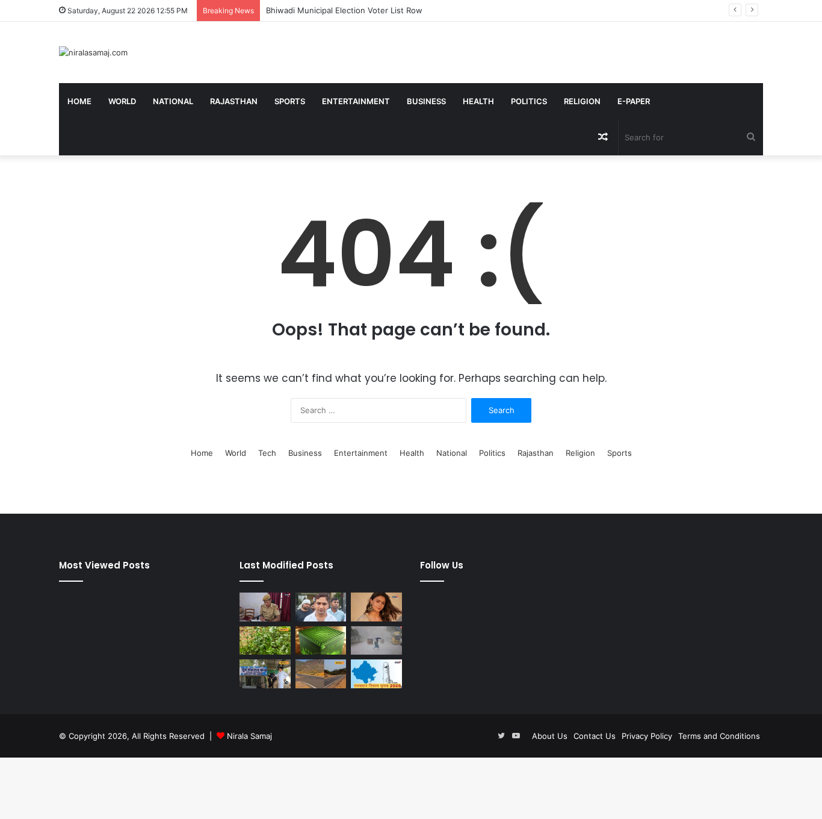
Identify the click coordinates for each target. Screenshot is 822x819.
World (122, 101)
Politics (529, 101)
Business (426, 101)
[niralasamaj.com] (93, 52)
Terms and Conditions (719, 736)
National (173, 101)
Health (478, 101)
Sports (289, 101)
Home (79, 101)
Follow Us (441, 565)
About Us (549, 736)
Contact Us (594, 736)
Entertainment (356, 101)
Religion (582, 101)
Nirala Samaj (249, 736)
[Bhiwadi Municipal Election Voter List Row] (321, 607)
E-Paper (633, 101)
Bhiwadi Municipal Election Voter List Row (344, 10)
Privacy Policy (647, 736)
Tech (267, 453)
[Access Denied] (321, 640)
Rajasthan (234, 101)
